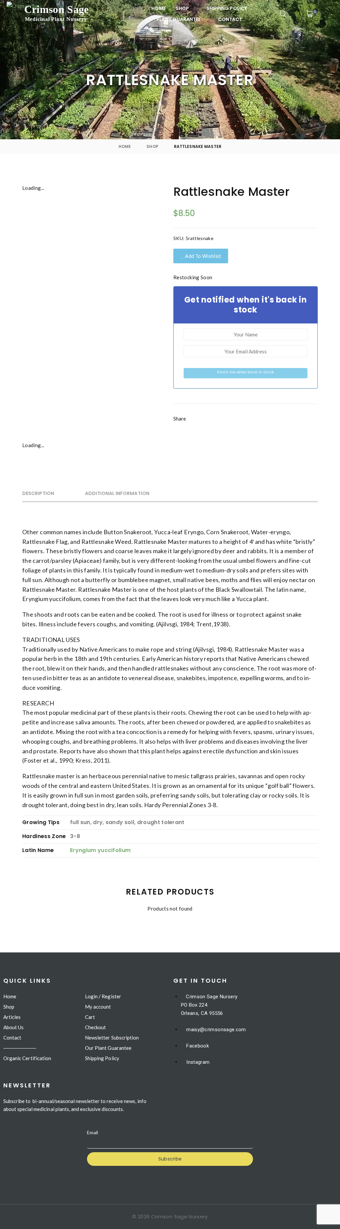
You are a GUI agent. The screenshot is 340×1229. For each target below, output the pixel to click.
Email (92, 1132)
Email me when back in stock (245, 372)
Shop (152, 146)
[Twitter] (222, 424)
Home (125, 146)
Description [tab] (38, 493)
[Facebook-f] (199, 424)
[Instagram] (245, 424)
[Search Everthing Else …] (283, 14)
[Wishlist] (325, 14)
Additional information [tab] (117, 493)
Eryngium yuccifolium (100, 850)
